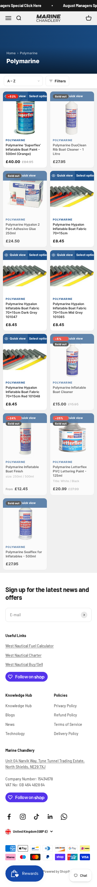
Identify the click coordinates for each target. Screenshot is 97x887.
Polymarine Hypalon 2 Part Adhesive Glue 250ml (23, 228)
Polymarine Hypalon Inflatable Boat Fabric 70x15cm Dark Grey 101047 (22, 310)
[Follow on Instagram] (22, 816)
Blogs (10, 715)
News (10, 724)
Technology (15, 733)
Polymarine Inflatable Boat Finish (22, 469)
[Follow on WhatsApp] (64, 816)
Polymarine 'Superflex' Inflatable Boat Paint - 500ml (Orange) (23, 149)
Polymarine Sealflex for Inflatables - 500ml (24, 554)
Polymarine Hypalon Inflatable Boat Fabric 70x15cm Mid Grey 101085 (69, 310)
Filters (60, 81)
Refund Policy (65, 715)
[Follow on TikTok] (36, 816)
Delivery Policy (66, 733)
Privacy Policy (65, 705)
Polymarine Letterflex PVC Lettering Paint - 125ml (70, 471)
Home (11, 53)
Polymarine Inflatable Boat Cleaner (69, 389)
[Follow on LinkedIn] (50, 816)
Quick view (18, 96)
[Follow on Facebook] (9, 816)
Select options (39, 96)
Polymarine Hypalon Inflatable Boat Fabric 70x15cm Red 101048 (23, 391)
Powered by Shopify (57, 871)
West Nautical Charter (23, 655)
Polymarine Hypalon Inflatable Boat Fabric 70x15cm (69, 228)
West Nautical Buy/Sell (24, 664)
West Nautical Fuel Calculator (29, 646)
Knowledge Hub (18, 705)
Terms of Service (68, 724)
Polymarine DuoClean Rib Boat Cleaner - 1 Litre (69, 149)
